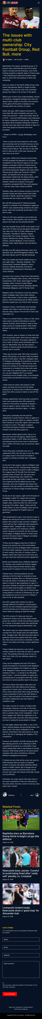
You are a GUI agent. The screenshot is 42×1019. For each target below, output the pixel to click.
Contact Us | (20, 1007)
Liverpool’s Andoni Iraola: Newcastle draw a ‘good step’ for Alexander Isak (21, 910)
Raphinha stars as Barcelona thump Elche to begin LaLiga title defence (21, 836)
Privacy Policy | (28, 1007)
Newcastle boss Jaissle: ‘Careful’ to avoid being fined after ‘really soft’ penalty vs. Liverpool (21, 873)
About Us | (12, 1007)
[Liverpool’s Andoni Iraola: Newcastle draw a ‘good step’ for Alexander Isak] (21, 893)
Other (26, 59)
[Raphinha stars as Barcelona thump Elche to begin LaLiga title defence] (21, 819)
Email (6, 947)
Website (7, 955)
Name (6, 939)
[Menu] (38, 3)
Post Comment (9, 994)
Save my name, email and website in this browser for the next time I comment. (20, 986)
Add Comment (9, 963)
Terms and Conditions (21, 1009)
